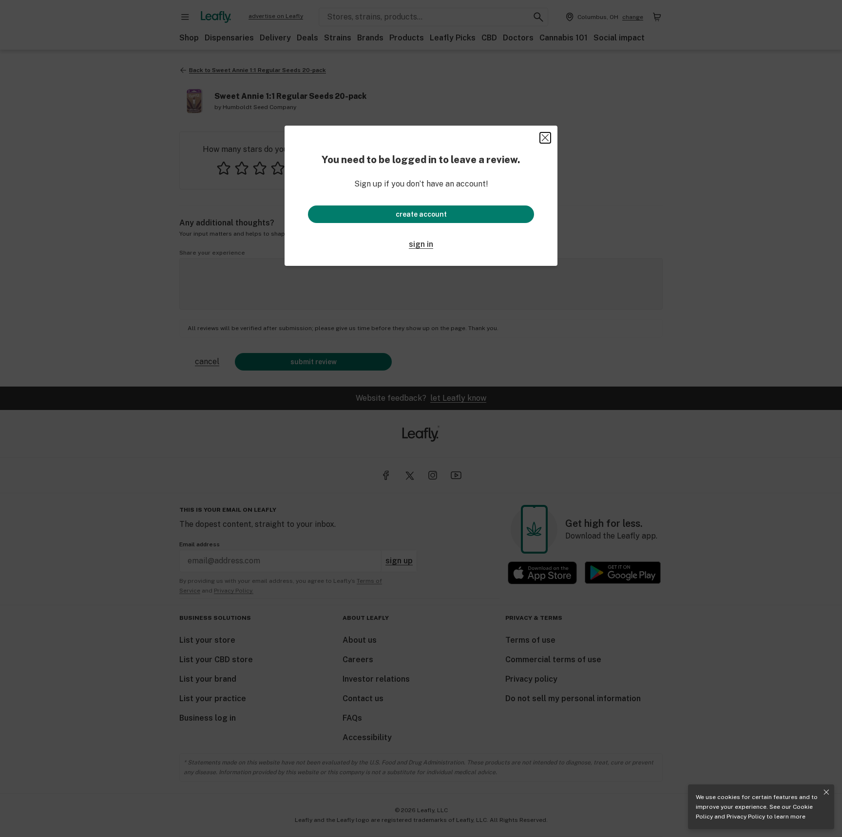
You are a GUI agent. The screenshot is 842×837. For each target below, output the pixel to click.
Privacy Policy (746, 816)
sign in (421, 244)
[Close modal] (545, 137)
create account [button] (421, 214)
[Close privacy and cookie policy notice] (826, 792)
